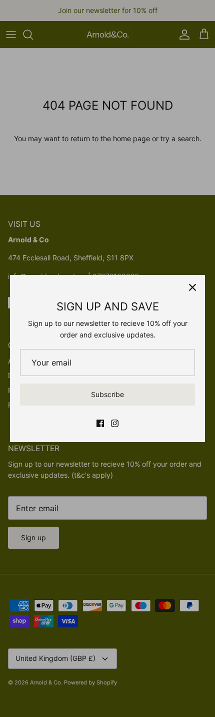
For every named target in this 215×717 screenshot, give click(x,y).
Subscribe (107, 394)
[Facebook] (100, 423)
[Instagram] (114, 423)
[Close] (193, 287)
